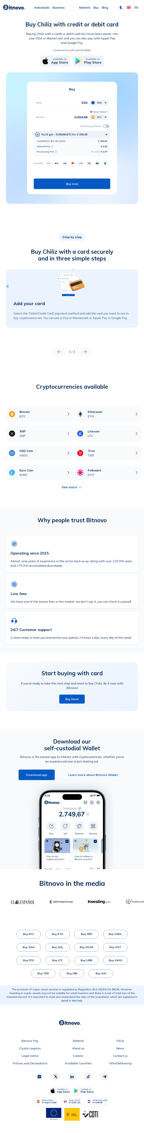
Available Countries (78, 1063)
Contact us (120, 1056)
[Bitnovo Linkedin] (72, 1076)
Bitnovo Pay (29, 1041)
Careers (78, 1056)
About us (78, 1048)
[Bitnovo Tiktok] (88, 1076)
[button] (129, 7)
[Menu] (136, 7)
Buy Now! (72, 699)
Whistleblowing (120, 1063)
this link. (77, 1000)
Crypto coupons (30, 1048)
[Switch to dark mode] (121, 7)
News (120, 1048)
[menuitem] (42, 7)
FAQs (120, 1041)
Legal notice (30, 1056)
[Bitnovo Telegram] (105, 1076)
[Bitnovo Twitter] (56, 1076)
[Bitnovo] (14, 7)
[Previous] (59, 351)
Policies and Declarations (30, 1063)
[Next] (85, 351)
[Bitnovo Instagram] (39, 1076)
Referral (78, 1041)
